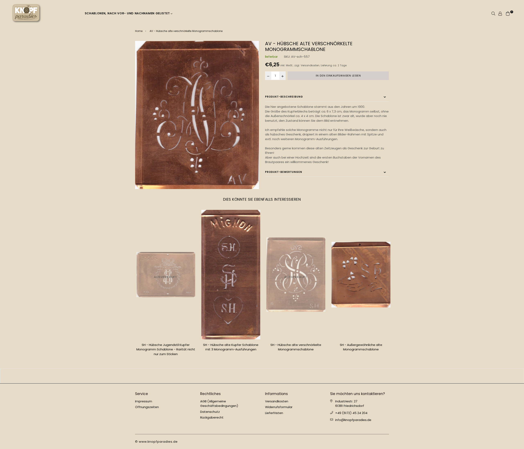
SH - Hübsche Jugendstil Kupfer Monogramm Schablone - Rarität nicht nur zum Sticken (164, 349)
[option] (197, 115)
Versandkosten (310, 65)
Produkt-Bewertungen (283, 172)
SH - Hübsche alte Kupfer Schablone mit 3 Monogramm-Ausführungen (229, 347)
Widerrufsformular (278, 407)
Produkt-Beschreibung (284, 96)
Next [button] (392, 284)
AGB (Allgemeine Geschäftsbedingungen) (219, 403)
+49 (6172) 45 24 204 (351, 413)
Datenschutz (210, 412)
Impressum (143, 401)
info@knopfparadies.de (353, 420)
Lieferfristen (274, 413)
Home (138, 31)
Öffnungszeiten (147, 407)
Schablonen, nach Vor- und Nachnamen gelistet (128, 13)
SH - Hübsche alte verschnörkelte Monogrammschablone (294, 347)
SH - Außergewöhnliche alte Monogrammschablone (360, 347)
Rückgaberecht (212, 417)
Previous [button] (132, 284)
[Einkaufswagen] (508, 13)
